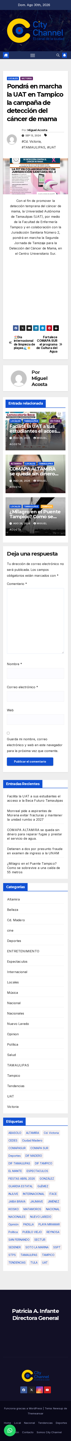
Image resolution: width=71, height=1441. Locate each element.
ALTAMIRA (32, 1132)
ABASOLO (14, 1132)
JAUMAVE (36, 1201)
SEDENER (14, 1247)
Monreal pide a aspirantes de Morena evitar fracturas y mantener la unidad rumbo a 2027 (35, 815)
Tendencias (15, 1086)
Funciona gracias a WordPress (23, 1408)
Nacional (14, 1003)
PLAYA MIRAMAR (49, 1224)
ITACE (53, 1193)
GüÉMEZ (42, 1186)
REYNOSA (53, 1232)
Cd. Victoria (51, 1132)
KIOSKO (13, 1209)
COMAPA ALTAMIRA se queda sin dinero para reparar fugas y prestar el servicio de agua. (34, 834)
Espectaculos (17, 961)
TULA (33, 1262)
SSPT (57, 1247)
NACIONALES (16, 1216)
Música (12, 993)
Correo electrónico (22, 687)
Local (17, 1422)
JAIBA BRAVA (16, 1201)
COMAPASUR (17, 1148)
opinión (13, 1224)
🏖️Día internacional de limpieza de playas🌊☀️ (24, 343)
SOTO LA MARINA (37, 1247)
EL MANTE (15, 1171)
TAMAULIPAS (31, 421)
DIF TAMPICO (43, 1163)
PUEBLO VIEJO (32, 1232)
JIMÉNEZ (53, 1201)
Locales (13, 78)
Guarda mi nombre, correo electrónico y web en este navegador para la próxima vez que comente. (35, 745)
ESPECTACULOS (37, 1171)
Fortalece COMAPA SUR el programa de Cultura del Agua (46, 345)
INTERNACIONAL (33, 1193)
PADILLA (28, 1224)
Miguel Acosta (37, 130)
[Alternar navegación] (32, 55)
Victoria (26, 78)
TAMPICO (48, 1255)
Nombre (14, 664)
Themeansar (35, 1413)
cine (10, 930)
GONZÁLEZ (47, 1178)
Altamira (16, 463)
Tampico (47, 506)
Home (7, 1422)
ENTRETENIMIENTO (23, 951)
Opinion (13, 1034)
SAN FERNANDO (19, 1239)
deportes (14, 1155)
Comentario (17, 584)
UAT (44, 421)
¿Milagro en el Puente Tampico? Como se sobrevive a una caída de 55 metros (33, 868)
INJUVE (13, 1193)
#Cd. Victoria (31, 141)
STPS (12, 1255)
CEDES (12, 1140)
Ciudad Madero (32, 1140)
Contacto (28, 1432)
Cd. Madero (16, 920)
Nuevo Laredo (18, 1024)
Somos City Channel (49, 1432)
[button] (58, 55)
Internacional (17, 972)
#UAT (51, 147)
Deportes (14, 941)
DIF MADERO (33, 1155)
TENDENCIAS (17, 1262)
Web (10, 710)
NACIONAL (53, 1209)
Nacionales (15, 1013)
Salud (11, 1055)
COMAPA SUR (39, 1148)
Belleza (12, 910)
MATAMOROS (32, 1209)
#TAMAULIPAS (33, 147)
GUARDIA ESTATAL (20, 1186)
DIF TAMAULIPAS (19, 1163)
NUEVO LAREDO (40, 1216)
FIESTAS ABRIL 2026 (21, 1178)
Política (12, 1044)
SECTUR (39, 1239)
